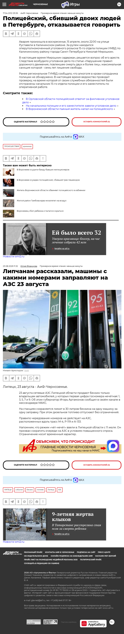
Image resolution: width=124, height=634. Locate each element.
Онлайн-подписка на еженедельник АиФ (72, 556)
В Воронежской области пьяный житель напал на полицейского (69, 109)
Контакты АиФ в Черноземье (59, 552)
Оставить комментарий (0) (96, 122)
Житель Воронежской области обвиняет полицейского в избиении (51, 190)
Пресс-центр (104, 552)
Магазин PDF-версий (105, 556)
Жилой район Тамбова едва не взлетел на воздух (41, 200)
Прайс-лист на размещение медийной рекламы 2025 (51, 560)
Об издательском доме (36, 556)
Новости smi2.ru (13, 256)
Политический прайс (91, 560)
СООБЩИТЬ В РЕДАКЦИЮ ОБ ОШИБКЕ (41, 563)
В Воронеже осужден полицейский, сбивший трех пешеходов (48, 180)
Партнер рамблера (68, 622)
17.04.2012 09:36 (10, 13)
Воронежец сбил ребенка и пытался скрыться (40, 211)
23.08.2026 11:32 (10, 266)
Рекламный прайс (33, 552)
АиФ (26, 370)
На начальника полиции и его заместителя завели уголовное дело (71, 105)
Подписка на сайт (86, 552)
